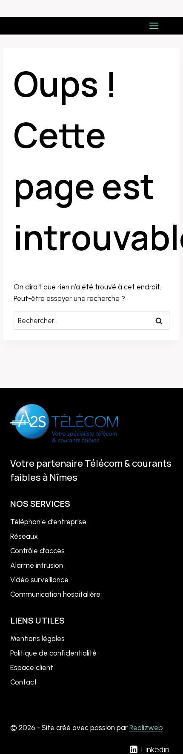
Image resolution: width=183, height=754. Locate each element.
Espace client (31, 667)
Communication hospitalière (55, 594)
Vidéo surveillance (39, 579)
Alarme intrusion (36, 565)
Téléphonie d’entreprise (48, 521)
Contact (23, 682)
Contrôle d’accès (37, 550)
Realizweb (146, 727)
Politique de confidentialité (53, 653)
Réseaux (24, 536)
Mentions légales (37, 638)
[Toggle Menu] (154, 26)
